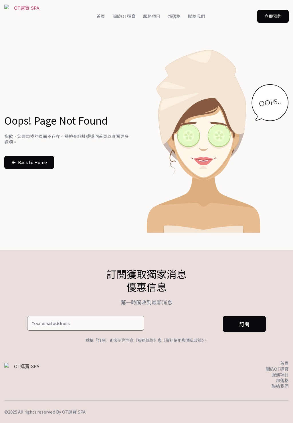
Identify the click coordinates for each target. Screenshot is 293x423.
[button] (273, 16)
